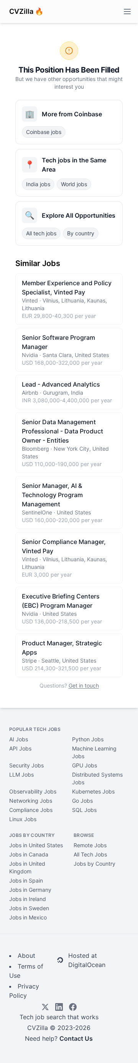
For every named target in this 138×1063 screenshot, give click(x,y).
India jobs (38, 184)
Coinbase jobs (43, 132)
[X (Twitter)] (45, 1007)
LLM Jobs (21, 774)
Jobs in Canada (28, 854)
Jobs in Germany (30, 889)
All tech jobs (41, 233)
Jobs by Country (94, 863)
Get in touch (84, 685)
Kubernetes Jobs (93, 791)
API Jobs (20, 748)
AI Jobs (18, 739)
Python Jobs (88, 739)
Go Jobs (82, 800)
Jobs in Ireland (27, 899)
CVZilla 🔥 (26, 11)
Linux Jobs (22, 819)
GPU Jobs (84, 765)
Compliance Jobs (31, 810)
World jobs (74, 184)
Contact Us (76, 1038)
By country (80, 233)
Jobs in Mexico (28, 917)
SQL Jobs (84, 810)
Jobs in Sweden (29, 908)
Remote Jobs (90, 845)
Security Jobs (26, 765)
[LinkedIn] (59, 1007)
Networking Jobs (30, 800)
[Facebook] (73, 1007)
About (26, 955)
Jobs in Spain (26, 880)
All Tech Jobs (90, 854)
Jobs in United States (36, 845)
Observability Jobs (32, 791)
